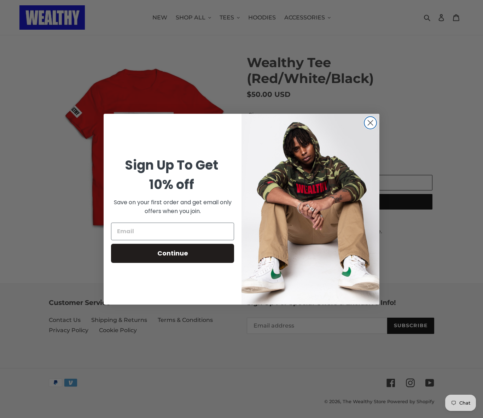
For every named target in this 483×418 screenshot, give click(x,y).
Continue (172, 253)
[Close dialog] (370, 123)
